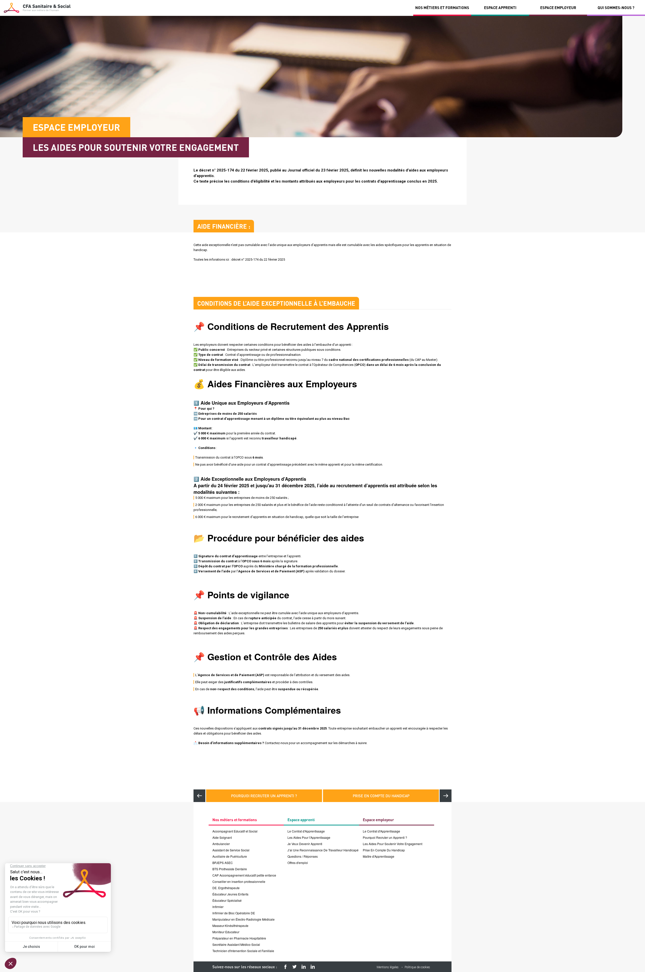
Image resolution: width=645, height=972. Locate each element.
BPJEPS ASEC (222, 862)
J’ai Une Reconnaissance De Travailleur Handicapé (323, 850)
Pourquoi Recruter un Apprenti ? (264, 795)
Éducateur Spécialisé (227, 900)
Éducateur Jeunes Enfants (230, 894)
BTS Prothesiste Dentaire (229, 869)
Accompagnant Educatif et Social (234, 831)
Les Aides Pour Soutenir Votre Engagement (392, 844)
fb (285, 967)
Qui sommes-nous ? (616, 7)
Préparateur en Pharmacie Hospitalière (239, 938)
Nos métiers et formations (442, 7)
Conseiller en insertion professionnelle (238, 881)
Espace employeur (558, 7)
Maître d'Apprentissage (378, 856)
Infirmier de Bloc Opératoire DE (233, 913)
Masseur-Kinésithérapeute (230, 925)
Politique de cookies (417, 967)
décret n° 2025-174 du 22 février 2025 (258, 259)
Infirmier (217, 907)
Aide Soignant (222, 837)
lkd (313, 967)
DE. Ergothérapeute (226, 888)
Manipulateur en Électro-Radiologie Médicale (243, 919)
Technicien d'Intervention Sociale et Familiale (243, 951)
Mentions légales (388, 967)
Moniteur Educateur (225, 932)
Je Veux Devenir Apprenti (304, 844)
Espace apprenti (500, 7)
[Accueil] (37, 8)
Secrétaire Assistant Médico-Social (236, 944)
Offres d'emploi (297, 862)
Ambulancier (221, 844)
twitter (295, 967)
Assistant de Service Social (230, 850)
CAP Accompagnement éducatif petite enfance (244, 875)
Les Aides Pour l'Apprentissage (308, 837)
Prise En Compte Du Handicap (381, 795)
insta (304, 967)
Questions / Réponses (302, 856)
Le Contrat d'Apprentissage (306, 831)
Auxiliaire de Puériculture (229, 856)
